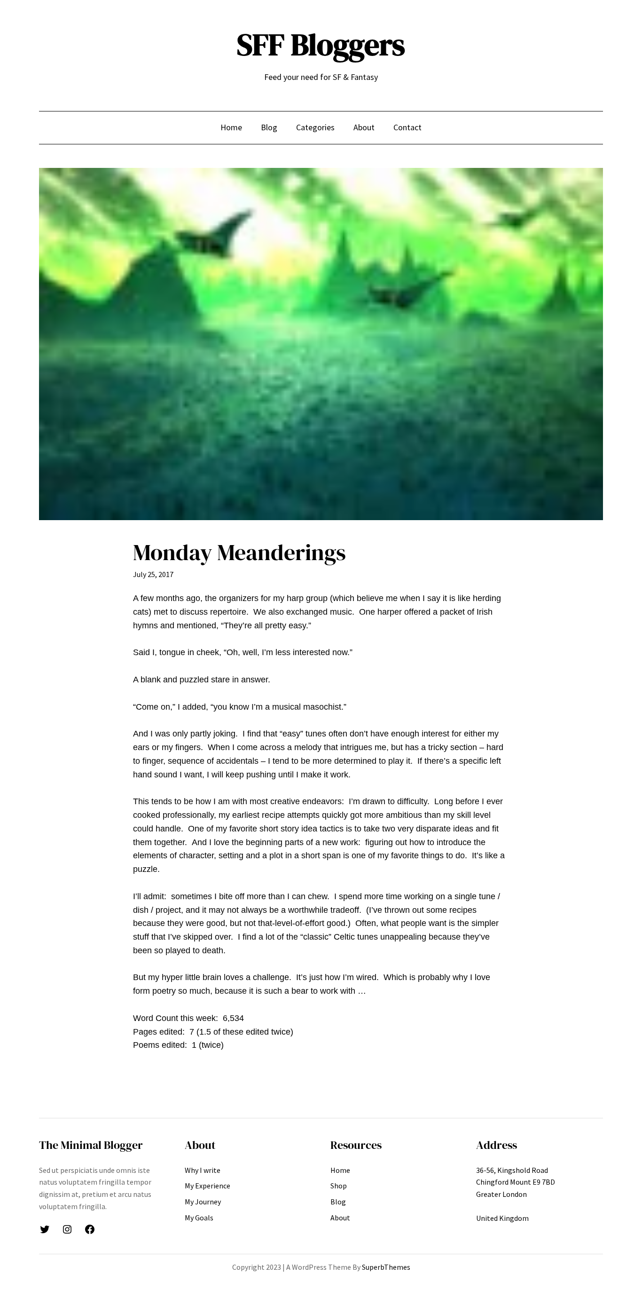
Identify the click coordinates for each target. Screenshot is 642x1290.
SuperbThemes (386, 1267)
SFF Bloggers (321, 44)
